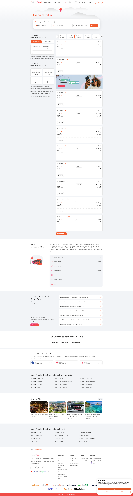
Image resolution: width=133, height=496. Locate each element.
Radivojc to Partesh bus (36, 381)
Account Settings (74, 463)
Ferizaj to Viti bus (59, 438)
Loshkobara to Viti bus (85, 432)
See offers (62, 85)
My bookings (73, 458)
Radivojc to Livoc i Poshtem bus (63, 381)
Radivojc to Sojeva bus (61, 384)
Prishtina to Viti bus (35, 432)
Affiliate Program (62, 476)
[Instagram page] (35, 467)
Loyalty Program (62, 469)
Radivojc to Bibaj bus (36, 384)
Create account (74, 465)
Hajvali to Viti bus (35, 438)
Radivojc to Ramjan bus (85, 387)
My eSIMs (72, 461)
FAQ (59, 2)
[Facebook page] (32, 467)
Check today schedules (42, 52)
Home (31, 449)
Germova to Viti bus (84, 441)
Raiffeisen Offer (62, 474)
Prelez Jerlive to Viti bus (61, 435)
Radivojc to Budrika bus (85, 378)
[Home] (36, 2)
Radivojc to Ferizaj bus (36, 387)
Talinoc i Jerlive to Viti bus (37, 435)
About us (60, 463)
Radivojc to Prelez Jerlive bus (87, 381)
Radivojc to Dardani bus (85, 384)
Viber (94, 463)
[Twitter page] (38, 467)
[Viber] (91, 463)
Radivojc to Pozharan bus (61, 387)
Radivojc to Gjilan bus (60, 378)
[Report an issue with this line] (98, 42)
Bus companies (52, 2)
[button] (81, 297)
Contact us (34, 324)
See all (100, 399)
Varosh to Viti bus (59, 441)
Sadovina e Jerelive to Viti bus (87, 438)
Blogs (59, 467)
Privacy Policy (84, 461)
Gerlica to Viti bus (35, 441)
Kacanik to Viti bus (84, 435)
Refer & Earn (61, 472)
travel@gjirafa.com (98, 458)
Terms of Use (84, 458)
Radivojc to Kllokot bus (36, 378)
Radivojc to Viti (36, 41)
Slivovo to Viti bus (59, 432)
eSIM (45, 2)
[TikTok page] (42, 467)
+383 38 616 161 (97, 461)
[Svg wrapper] (36, 485)
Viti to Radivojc (48, 41)
